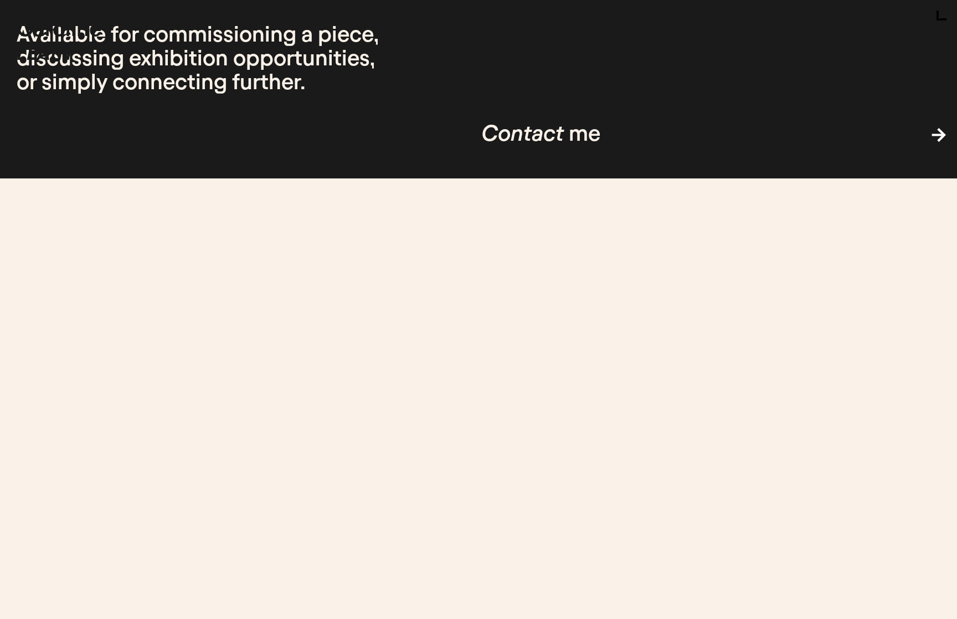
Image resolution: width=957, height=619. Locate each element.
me (540, 133)
